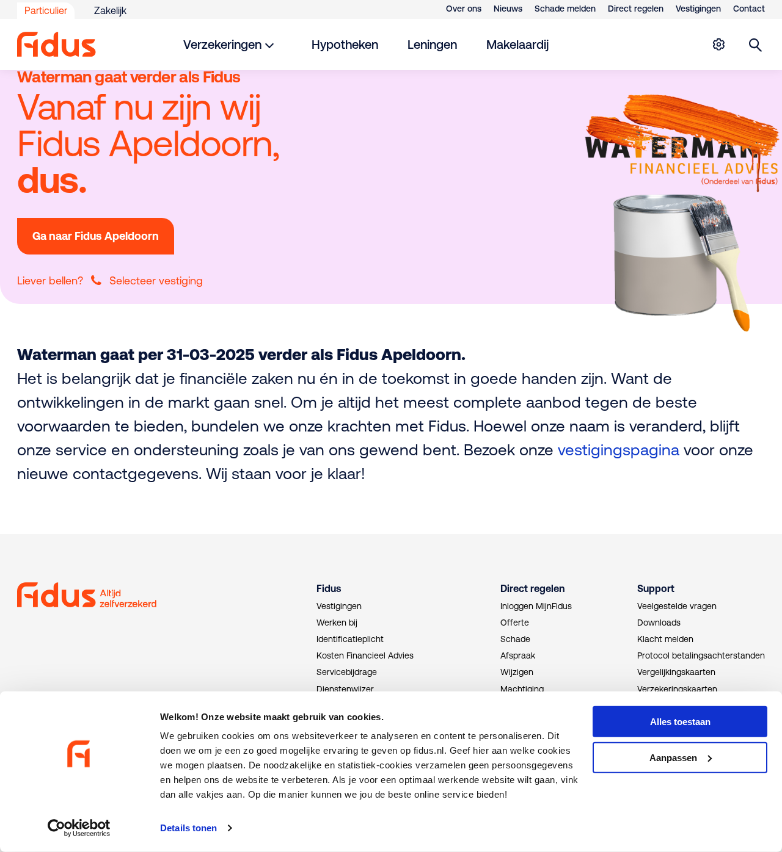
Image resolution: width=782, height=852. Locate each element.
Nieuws (508, 8)
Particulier (45, 10)
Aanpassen (673, 758)
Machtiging (522, 689)
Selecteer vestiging (156, 280)
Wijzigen (516, 672)
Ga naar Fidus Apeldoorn (95, 235)
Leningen (432, 44)
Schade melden (565, 8)
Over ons (463, 8)
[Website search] (756, 44)
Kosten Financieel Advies (365, 655)
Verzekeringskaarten (677, 689)
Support (655, 588)
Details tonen (188, 828)
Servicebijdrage (346, 672)
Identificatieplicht (350, 639)
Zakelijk (110, 10)
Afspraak (517, 655)
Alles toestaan (680, 722)
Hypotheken (345, 44)
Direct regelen (635, 8)
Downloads (659, 622)
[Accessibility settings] (718, 44)
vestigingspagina (618, 449)
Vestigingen (698, 8)
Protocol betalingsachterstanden (701, 655)
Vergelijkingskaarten (676, 672)
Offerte (514, 622)
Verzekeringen (222, 44)
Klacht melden (665, 639)
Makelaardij (517, 44)
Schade (515, 639)
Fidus (328, 588)
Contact (749, 8)
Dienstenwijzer (345, 689)
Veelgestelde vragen (677, 606)
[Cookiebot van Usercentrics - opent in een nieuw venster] (79, 828)
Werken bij (336, 622)
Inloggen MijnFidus (536, 606)
